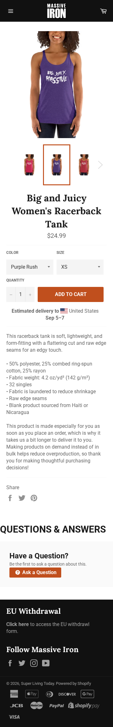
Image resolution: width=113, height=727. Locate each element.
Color (12, 252)
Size (60, 252)
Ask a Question (38, 572)
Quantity (15, 280)
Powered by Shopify (73, 683)
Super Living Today (37, 683)
